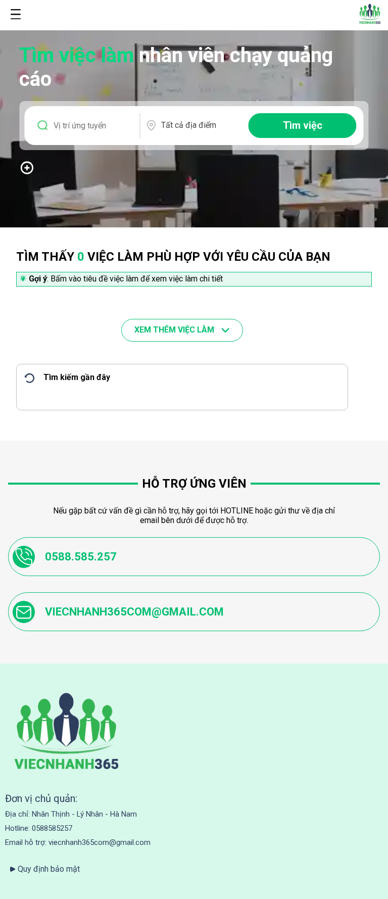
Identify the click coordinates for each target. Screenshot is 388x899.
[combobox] (200, 125)
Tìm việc (302, 125)
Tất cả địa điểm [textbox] (188, 125)
